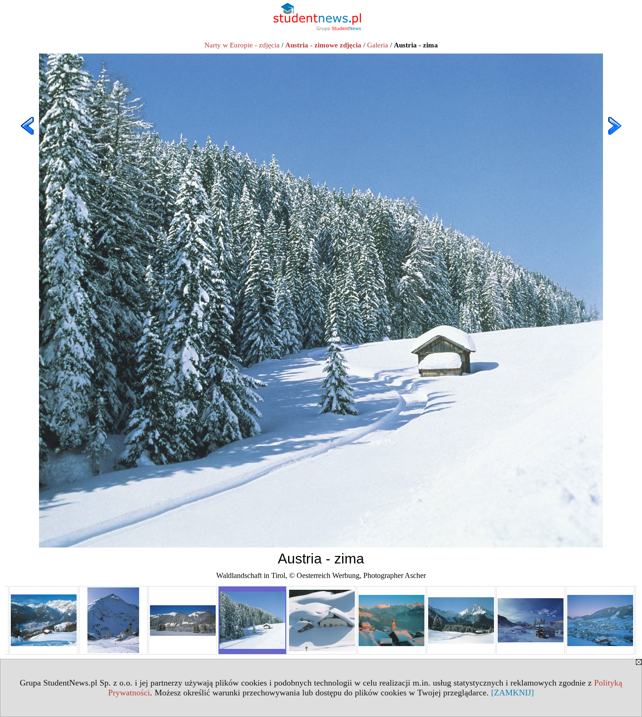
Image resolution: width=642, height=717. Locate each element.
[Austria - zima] (44, 620)
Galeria (377, 45)
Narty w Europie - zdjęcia (242, 45)
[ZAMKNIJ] (512, 692)
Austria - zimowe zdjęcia (323, 45)
